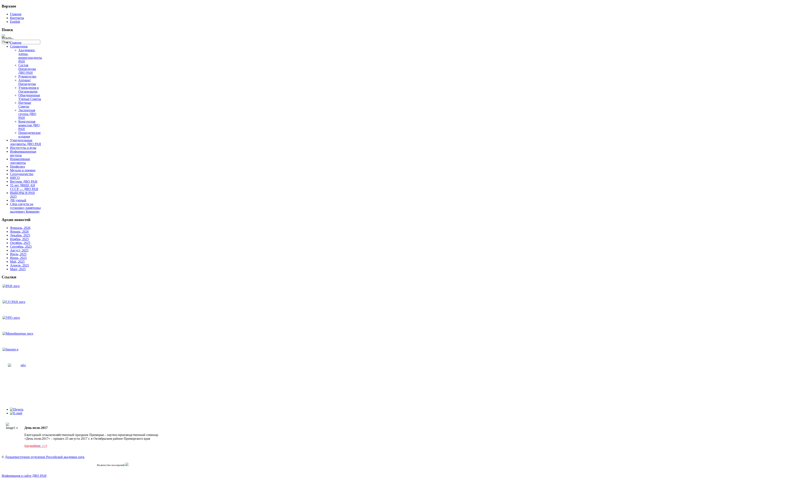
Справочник (19, 46)
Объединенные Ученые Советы (29, 97)
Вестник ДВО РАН (23, 181)
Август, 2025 (19, 250)
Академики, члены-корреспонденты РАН (30, 55)
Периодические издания (29, 134)
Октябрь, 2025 (20, 243)
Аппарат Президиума (27, 82)
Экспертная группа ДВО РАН (27, 113)
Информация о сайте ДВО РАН (24, 475)
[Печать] (16, 409)
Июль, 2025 (18, 254)
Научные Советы (24, 104)
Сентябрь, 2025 (21, 246)
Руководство (27, 76)
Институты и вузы (23, 147)
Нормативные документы (20, 161)
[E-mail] (16, 413)
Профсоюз (17, 166)
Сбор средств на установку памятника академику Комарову (25, 207)
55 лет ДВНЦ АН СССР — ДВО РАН (24, 187)
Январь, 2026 (19, 231)
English (15, 21)
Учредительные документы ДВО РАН (25, 142)
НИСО (15, 178)
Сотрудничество (21, 174)
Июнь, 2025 (18, 258)
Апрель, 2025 (19, 265)
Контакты (17, 18)
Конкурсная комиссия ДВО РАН (29, 125)
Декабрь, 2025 (20, 235)
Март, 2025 (18, 269)
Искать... (8, 38)
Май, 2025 (17, 261)
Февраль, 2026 (20, 228)
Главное (15, 14)
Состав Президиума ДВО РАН (27, 68)
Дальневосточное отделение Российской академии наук (44, 457)
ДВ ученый (18, 200)
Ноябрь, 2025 (19, 239)
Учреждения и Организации (28, 89)
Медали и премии (22, 170)
